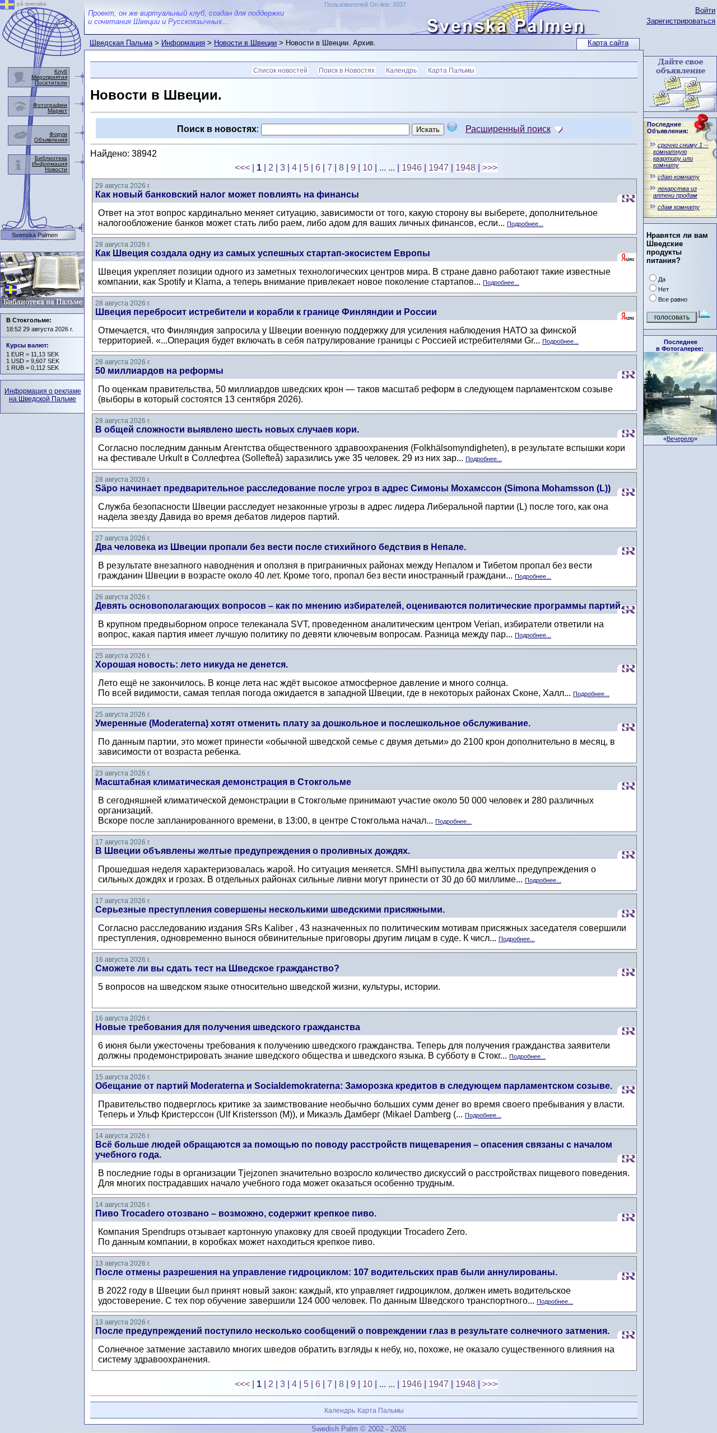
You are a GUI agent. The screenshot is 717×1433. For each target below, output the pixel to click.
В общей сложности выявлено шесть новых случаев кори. (227, 429)
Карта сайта (608, 43)
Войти (705, 10)
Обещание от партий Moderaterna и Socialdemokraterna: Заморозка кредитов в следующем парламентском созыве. (353, 1086)
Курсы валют (26, 345)
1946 (412, 167)
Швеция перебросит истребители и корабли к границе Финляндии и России (266, 312)
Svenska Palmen (35, 235)
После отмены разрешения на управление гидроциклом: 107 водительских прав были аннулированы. (326, 1272)
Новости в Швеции (245, 43)
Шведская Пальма (121, 43)
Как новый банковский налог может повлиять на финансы (227, 194)
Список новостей (280, 70)
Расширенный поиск (508, 129)
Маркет (57, 110)
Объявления (50, 140)
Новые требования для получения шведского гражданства (227, 1027)
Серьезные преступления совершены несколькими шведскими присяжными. (270, 909)
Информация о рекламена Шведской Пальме (42, 395)
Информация (183, 43)
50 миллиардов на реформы (159, 370)
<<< (242, 167)
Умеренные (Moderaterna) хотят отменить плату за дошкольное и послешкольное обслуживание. (312, 723)
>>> (489, 167)
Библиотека (51, 158)
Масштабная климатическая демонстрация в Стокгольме (223, 782)
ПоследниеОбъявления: (667, 127)
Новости (56, 169)
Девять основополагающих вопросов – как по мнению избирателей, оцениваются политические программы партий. (359, 605)
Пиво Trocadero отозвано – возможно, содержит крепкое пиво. (235, 1213)
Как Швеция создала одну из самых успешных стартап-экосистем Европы (262, 253)
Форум (58, 134)
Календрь (401, 70)
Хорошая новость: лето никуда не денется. (191, 664)
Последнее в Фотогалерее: (680, 345)
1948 (465, 167)
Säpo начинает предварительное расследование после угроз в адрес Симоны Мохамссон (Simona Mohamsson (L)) (353, 488)
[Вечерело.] (680, 432)
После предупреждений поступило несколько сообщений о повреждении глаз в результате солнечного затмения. (352, 1331)
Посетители (51, 82)
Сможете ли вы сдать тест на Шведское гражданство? (217, 968)
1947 (439, 167)
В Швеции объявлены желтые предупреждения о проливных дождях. (252, 851)
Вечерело (680, 438)
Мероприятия (49, 77)
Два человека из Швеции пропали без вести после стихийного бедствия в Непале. (280, 547)
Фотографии (50, 105)
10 (367, 167)
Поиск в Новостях (347, 70)
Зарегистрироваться (680, 21)
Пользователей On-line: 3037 (365, 4)
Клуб (60, 71)
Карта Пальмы (451, 70)
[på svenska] (7, 6)
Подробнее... (525, 223)
